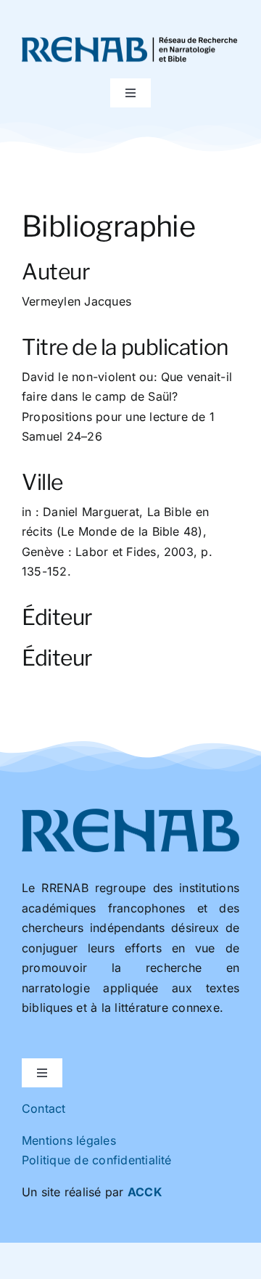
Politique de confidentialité (97, 1160)
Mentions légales (69, 1140)
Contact (44, 1108)
